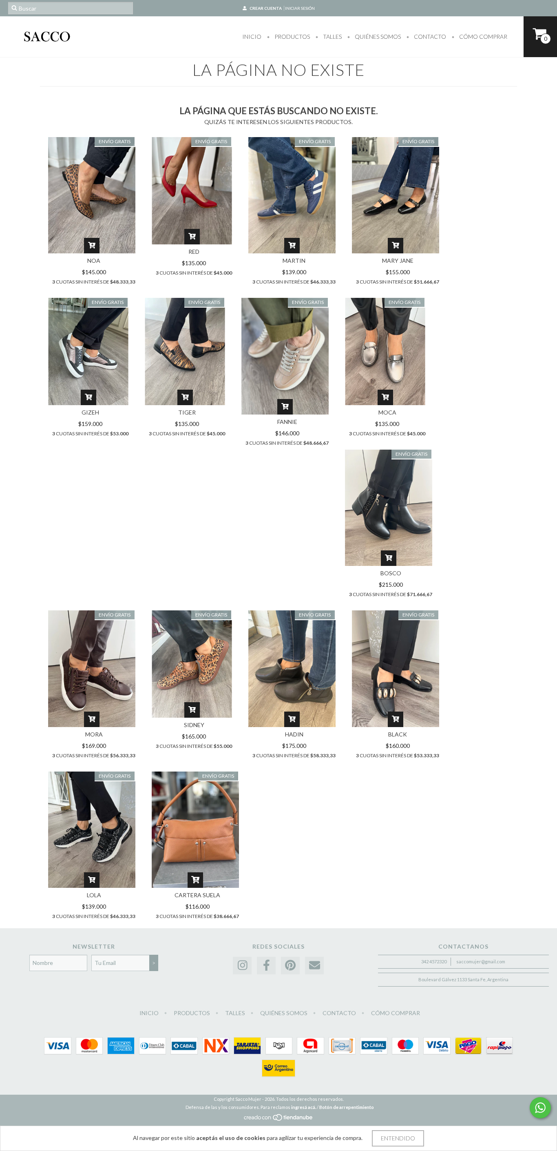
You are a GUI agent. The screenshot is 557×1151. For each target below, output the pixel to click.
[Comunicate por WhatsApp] (540, 1107)
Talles (332, 36)
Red (193, 251)
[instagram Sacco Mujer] (242, 965)
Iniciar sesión (300, 8)
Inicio (251, 36)
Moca (387, 412)
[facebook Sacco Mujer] (266, 965)
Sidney (194, 724)
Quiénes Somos (377, 36)
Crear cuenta (266, 8)
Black (397, 734)
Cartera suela (197, 895)
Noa (93, 260)
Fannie (287, 421)
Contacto (429, 36)
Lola (94, 895)
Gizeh (90, 412)
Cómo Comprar (482, 36)
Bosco (390, 573)
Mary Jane (397, 260)
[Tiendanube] (278, 1119)
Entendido (398, 1138)
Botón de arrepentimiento (346, 1107)
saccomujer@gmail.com (480, 961)
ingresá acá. (303, 1107)
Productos (291, 36)
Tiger (187, 412)
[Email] (314, 965)
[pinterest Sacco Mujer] (290, 965)
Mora (94, 734)
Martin (294, 260)
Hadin (294, 734)
